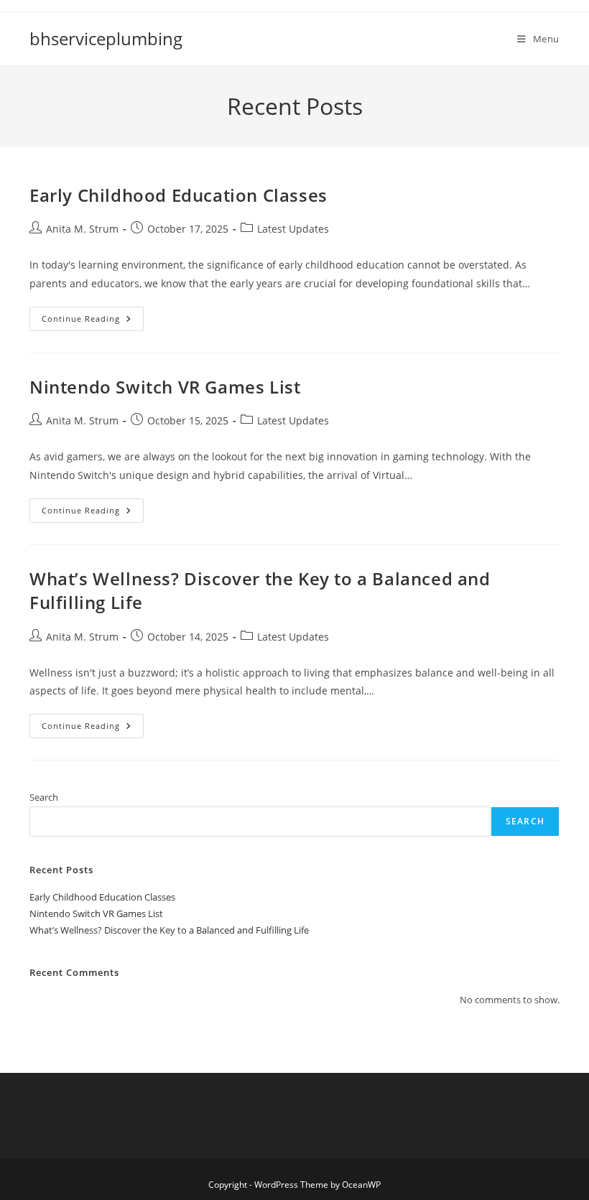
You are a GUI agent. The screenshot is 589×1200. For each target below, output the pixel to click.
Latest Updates (293, 229)
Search (43, 797)
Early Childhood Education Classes (178, 195)
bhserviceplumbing (105, 38)
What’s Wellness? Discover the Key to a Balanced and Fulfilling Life (169, 930)
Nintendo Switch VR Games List (164, 387)
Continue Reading (93, 321)
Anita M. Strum (82, 229)
